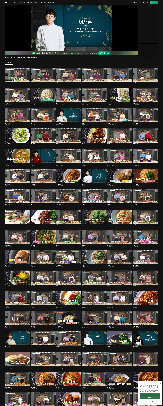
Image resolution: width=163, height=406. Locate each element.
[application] (71, 28)
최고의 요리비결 (10, 57)
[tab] (9, 63)
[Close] (160, 383)
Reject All (150, 397)
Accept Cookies (150, 394)
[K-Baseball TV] (135, 2)
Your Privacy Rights (150, 401)
